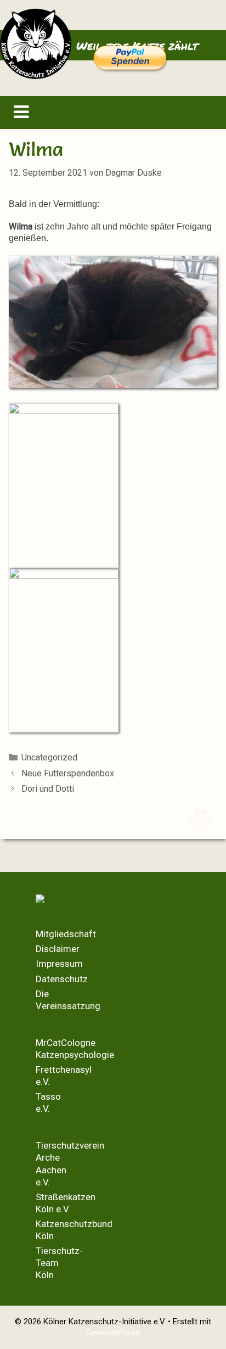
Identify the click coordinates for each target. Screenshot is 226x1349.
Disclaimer (58, 948)
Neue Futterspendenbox (67, 773)
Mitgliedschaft (66, 933)
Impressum (59, 963)
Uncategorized (49, 757)
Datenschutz (62, 978)
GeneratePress (113, 1332)
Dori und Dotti (47, 788)
